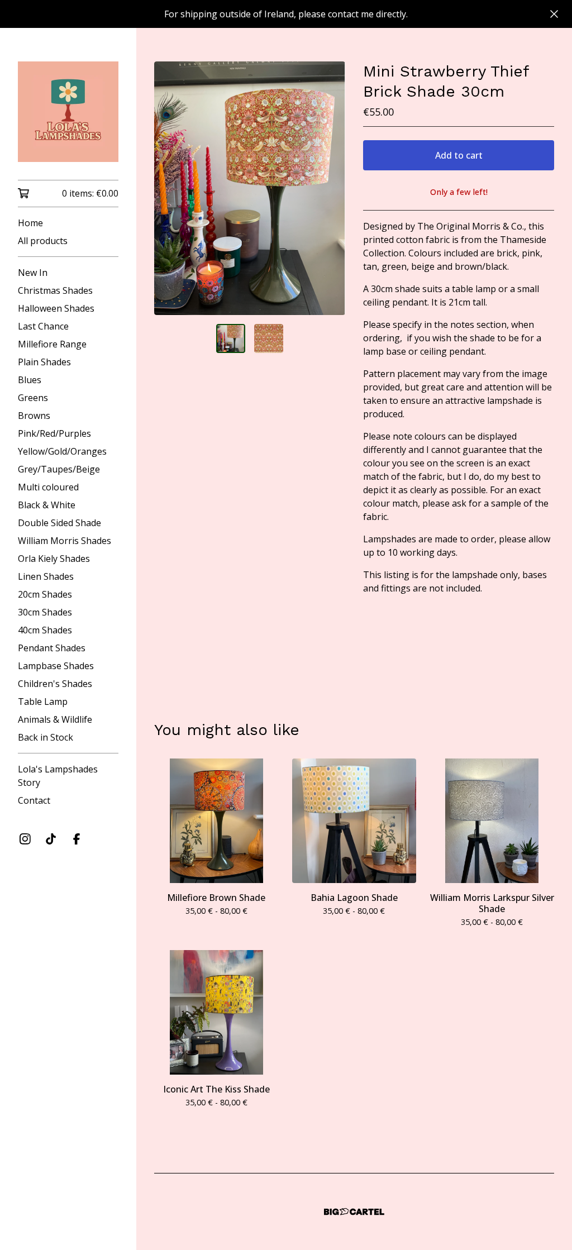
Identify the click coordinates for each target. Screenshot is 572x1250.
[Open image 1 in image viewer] (249, 188)
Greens (33, 398)
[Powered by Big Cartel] (354, 1212)
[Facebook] (76, 839)
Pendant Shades (51, 648)
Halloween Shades (56, 308)
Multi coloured (48, 487)
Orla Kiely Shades (54, 558)
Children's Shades (55, 684)
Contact (34, 800)
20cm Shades (45, 594)
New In (32, 272)
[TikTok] (51, 839)
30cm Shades (45, 612)
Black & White (46, 505)
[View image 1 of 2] (230, 338)
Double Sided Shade (59, 523)
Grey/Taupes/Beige (59, 469)
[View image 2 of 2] (268, 338)
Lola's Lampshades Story (58, 776)
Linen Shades (46, 576)
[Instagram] (25, 839)
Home (30, 223)
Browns (34, 415)
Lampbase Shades (56, 666)
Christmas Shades (55, 290)
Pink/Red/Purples (54, 433)
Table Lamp (43, 701)
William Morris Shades (64, 541)
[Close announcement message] (554, 14)
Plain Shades (44, 362)
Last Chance (43, 326)
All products (43, 241)
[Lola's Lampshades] (68, 111)
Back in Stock (45, 737)
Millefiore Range (52, 344)
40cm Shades (45, 630)
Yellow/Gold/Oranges (62, 451)
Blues (29, 380)
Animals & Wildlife (55, 719)
